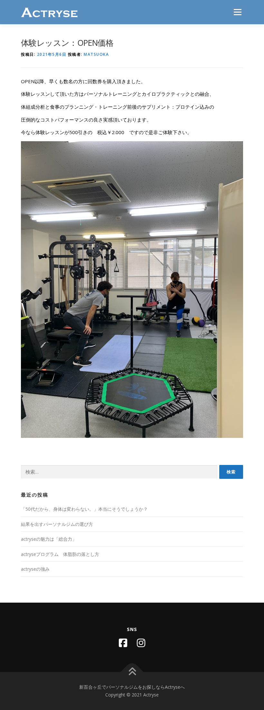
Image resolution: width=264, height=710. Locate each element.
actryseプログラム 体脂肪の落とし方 (60, 554)
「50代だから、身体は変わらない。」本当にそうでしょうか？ (84, 509)
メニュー (237, 12)
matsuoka (96, 54)
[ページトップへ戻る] (132, 672)
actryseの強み (35, 569)
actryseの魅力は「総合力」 (49, 539)
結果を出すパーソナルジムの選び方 (57, 524)
